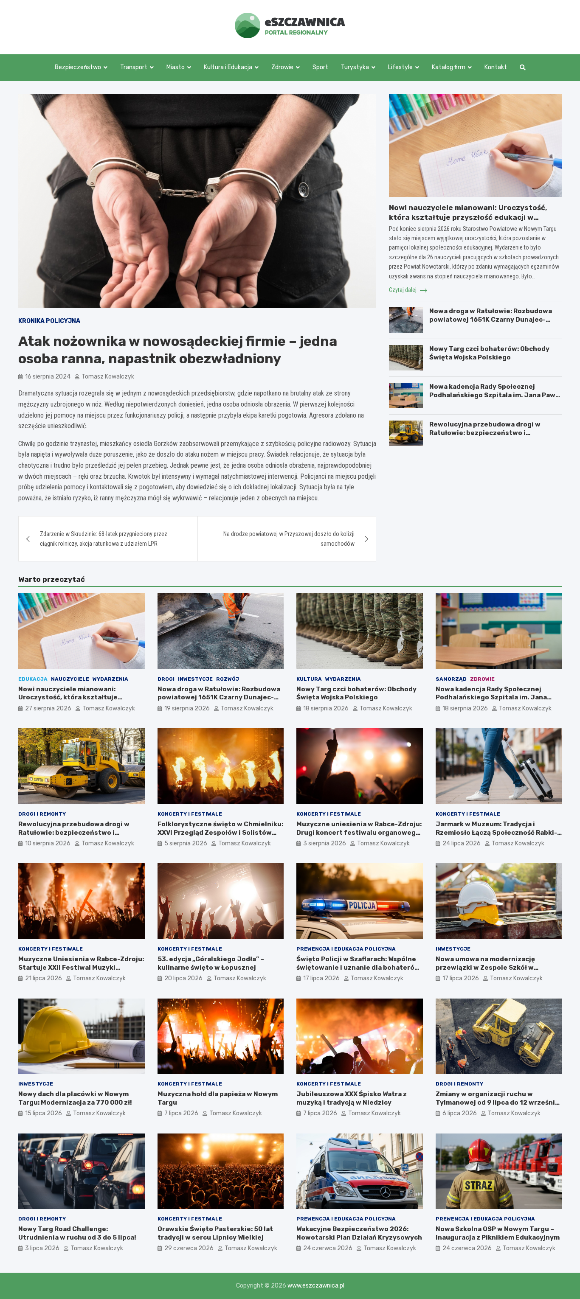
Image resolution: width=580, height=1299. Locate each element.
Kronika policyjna (49, 321)
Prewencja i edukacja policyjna (346, 949)
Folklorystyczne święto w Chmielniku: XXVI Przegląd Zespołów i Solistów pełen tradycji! (220, 832)
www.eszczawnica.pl (315, 1285)
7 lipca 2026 (181, 1113)
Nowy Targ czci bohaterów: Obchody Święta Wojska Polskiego (489, 353)
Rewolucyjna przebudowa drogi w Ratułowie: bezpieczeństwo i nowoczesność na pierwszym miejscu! (492, 433)
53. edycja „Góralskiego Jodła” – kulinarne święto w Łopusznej (211, 963)
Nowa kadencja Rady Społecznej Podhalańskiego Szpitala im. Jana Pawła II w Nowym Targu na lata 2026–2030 (495, 395)
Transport (133, 67)
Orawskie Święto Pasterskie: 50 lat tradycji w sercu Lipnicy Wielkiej (215, 1233)
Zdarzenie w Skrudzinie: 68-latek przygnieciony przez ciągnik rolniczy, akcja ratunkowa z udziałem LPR (103, 538)
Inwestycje (195, 679)
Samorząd (451, 679)
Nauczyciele (70, 679)
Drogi (166, 679)
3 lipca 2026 (42, 1248)
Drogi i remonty (42, 814)
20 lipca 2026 (183, 978)
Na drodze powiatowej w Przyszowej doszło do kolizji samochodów (289, 538)
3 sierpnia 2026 (324, 843)
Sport (320, 67)
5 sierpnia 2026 (185, 843)
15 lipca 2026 (43, 1113)
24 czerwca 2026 (327, 1248)
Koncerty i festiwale (190, 814)
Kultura (309, 679)
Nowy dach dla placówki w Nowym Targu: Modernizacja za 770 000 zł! (75, 1098)
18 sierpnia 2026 (326, 708)
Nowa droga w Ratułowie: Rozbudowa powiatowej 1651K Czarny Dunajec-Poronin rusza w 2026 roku (490, 319)
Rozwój (227, 679)
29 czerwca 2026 (189, 1248)
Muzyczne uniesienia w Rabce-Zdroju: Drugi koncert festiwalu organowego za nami (359, 832)
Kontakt (495, 67)
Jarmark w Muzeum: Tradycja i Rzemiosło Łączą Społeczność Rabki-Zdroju (496, 832)
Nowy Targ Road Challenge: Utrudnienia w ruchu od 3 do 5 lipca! (77, 1233)
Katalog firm (448, 67)
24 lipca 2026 (461, 843)
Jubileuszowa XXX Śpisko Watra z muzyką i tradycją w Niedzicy (351, 1098)
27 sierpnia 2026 (48, 708)
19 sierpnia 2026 (187, 708)
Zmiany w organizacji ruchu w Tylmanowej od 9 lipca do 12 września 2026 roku (497, 1102)
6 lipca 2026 (459, 1113)
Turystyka (355, 67)
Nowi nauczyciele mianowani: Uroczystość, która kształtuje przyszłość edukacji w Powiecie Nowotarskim (468, 216)
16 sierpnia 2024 (47, 376)
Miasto (175, 67)
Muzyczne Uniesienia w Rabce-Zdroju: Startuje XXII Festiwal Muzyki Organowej (81, 967)
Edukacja (33, 679)
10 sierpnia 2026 (47, 843)
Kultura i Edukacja (228, 67)
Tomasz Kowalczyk (108, 376)
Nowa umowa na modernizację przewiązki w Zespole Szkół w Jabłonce (485, 967)
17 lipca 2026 (321, 978)
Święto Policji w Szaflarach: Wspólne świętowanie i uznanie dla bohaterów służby (358, 967)
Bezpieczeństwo (78, 67)
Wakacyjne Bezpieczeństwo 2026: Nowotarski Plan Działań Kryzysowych (359, 1233)
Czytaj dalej (403, 289)
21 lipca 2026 (43, 978)
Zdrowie (282, 67)
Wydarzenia (110, 679)
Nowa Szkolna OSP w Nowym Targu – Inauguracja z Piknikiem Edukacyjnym (498, 1233)
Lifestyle (400, 67)
